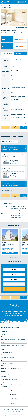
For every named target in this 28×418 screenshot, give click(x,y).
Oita (2, 386)
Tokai (2, 360)
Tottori (17, 374)
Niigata (6, 357)
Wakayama (19, 368)
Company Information (9, 409)
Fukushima (10, 339)
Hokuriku (3, 349)
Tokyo (2, 346)
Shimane (13, 374)
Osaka (12, 368)
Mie (7, 363)
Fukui (2, 352)
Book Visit (24, 127)
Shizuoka (11, 363)
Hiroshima (3, 374)
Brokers (18, 411)
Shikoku (3, 376)
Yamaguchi (21, 374)
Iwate (14, 339)
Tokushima (14, 379)
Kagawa (6, 379)
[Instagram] (15, 398)
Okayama (8, 374)
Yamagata (22, 339)
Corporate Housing (19, 409)
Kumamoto (13, 385)
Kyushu (3, 382)
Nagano (3, 357)
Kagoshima (8, 385)
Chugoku (3, 371)
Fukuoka (3, 385)
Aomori (5, 339)
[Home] (14, 306)
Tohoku (3, 337)
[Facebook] (12, 398)
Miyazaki (19, 385)
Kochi (10, 379)
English (21, 2)
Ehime (2, 379)
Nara (9, 368)
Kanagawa (14, 345)
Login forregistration (14, 402)
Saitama (19, 345)
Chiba (2, 345)
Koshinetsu (4, 355)
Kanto (2, 342)
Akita (2, 339)
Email (15, 127)
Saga (9, 386)
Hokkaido (4, 331)
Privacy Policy (11, 411)
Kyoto (6, 368)
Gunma (5, 345)
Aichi (2, 363)
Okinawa (5, 386)
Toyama (10, 352)
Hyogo (2, 368)
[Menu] (26, 2)
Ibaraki (9, 345)
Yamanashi (11, 357)
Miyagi (18, 339)
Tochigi (23, 345)
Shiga (15, 368)
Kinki (2, 365)
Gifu (5, 363)
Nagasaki (24, 385)
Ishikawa (6, 352)
